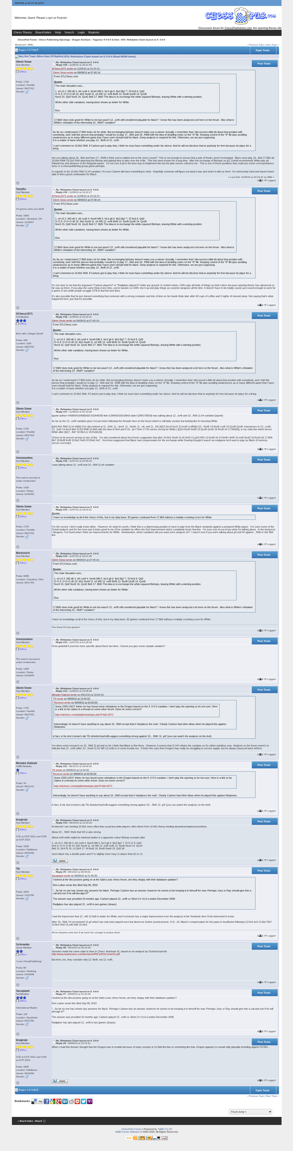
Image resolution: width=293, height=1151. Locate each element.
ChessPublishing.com (238, 28)
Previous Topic (256, 44)
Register (62, 17)
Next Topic (271, 44)
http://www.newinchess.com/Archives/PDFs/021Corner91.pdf (86, 954)
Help (58, 32)
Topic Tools (262, 50)
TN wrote (58, 698)
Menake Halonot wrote (64, 694)
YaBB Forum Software (127, 1131)
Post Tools (264, 63)
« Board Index (25, 1121)
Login (49, 17)
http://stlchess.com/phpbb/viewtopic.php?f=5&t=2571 (84, 714)
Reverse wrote (62, 702)
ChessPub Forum (27, 39)
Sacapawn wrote (61, 875)
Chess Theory (23, 32)
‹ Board (38, 1121)
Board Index (43, 32)
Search (69, 32)
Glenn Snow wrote (63, 72)
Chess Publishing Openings (54, 39)
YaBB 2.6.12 (164, 1129)
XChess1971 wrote (62, 68)
